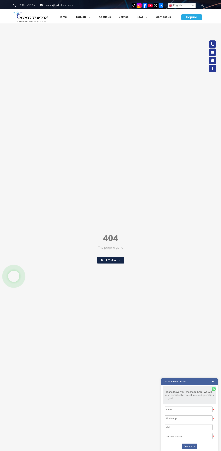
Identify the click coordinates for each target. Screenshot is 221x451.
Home (63, 17)
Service (123, 17)
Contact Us (163, 17)
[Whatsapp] (13, 276)
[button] (202, 5)
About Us (105, 17)
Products (81, 17)
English (177, 5)
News (140, 17)
